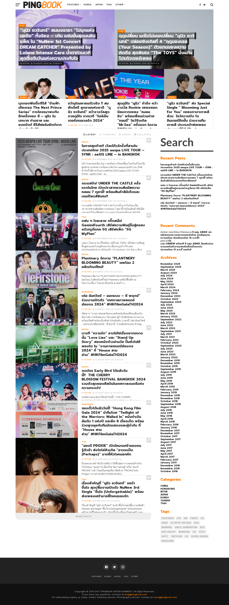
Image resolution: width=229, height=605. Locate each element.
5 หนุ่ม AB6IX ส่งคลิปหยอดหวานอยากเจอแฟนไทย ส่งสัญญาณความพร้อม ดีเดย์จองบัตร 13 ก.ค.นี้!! (186, 235)
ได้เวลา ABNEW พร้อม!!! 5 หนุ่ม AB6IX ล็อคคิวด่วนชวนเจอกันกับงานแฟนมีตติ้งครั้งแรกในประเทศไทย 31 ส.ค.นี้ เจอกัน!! (186, 245)
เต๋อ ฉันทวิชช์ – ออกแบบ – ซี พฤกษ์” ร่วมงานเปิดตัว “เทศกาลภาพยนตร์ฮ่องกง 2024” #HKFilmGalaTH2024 (185, 205)
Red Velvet (169, 531)
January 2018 (168, 427)
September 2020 (170, 345)
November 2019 (170, 363)
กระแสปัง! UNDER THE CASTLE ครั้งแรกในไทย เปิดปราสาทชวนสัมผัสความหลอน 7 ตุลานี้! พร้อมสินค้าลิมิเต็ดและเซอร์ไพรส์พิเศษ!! (186, 177)
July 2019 (166, 375)
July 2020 (166, 348)
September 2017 (170, 439)
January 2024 (169, 293)
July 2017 (166, 445)
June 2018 (166, 413)
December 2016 (170, 465)
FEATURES (73, 4)
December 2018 (170, 395)
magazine (168, 541)
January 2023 (168, 316)
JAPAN (99, 4)
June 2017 (166, 448)
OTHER (119, 4)
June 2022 (166, 325)
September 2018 (170, 404)
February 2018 (169, 424)
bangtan (184, 531)
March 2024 (167, 287)
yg (202, 518)
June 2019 (166, 378)
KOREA (88, 4)
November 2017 (170, 433)
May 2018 (166, 416)
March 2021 (167, 337)
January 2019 (168, 392)
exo (196, 522)
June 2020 (166, 351)
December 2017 (170, 430)
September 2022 (170, 319)
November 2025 (170, 264)
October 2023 (169, 299)
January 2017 (168, 462)
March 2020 (167, 354)
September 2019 (170, 369)
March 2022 (167, 328)
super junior (199, 536)
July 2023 (166, 305)
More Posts (83, 516)
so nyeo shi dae (181, 522)
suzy (202, 531)
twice (194, 518)
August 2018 (168, 407)
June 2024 (166, 278)
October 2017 (169, 436)
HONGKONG (167, 489)
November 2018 (170, 398)
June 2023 (166, 308)
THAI (109, 4)
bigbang (167, 527)
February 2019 (169, 389)
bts (202, 527)
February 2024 (169, 290)
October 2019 (169, 366)
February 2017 (169, 459)
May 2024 (166, 281)
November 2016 (170, 468)
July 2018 (166, 410)
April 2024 (167, 284)
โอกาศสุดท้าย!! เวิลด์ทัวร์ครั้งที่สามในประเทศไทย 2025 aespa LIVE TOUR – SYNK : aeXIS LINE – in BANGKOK (186, 167)
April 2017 (166, 454)
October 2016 (169, 471)
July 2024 (166, 275)
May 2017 (166, 451)
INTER (163, 491)
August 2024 (168, 273)
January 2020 (169, 357)
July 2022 (166, 322)
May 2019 (166, 381)
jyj (186, 536)
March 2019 (167, 386)
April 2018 (166, 419)
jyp (179, 518)
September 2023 (170, 302)
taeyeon (176, 536)
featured (168, 518)
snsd (165, 522)
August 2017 (168, 442)
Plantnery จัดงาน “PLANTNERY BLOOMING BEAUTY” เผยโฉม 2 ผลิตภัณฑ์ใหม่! (185, 197)
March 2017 (167, 457)
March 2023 (167, 313)
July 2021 (166, 334)
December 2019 (170, 360)
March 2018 (167, 421)
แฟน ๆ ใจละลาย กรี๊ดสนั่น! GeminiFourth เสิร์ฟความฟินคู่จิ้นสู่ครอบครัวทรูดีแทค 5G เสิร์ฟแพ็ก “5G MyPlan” (186, 188)
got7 (165, 536)
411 (194, 531)
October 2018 (169, 401)
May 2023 (166, 310)
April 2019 (166, 383)
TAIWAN (165, 500)
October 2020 (169, 343)
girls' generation (186, 527)
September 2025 (170, 267)
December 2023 (170, 296)
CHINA (164, 486)
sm (185, 518)
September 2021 (170, 331)
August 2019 (168, 372)
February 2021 (169, 340)
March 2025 (167, 270)
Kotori (74, 125)
